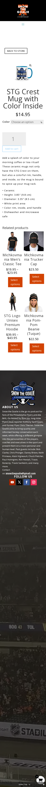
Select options (15, 282)
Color (6, 122)
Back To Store (16, 50)
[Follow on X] (19, 482)
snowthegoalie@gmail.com (21, 473)
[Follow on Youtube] (12, 482)
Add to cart (11, 148)
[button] (30, 65)
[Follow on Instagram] (34, 482)
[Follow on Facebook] (27, 482)
